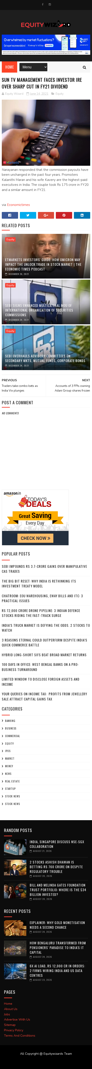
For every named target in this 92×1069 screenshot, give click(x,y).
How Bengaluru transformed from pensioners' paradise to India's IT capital (58, 947)
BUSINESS (10, 728)
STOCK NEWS (12, 804)
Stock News (12, 796)
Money (9, 766)
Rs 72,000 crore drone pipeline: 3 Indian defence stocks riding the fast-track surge (41, 613)
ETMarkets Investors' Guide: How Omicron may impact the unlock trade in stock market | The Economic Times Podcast (43, 264)
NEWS (8, 774)
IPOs (7, 751)
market (10, 758)
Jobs (7, 1014)
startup (10, 788)
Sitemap (10, 1025)
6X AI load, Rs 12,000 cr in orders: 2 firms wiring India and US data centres (57, 970)
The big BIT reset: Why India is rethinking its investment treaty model (39, 584)
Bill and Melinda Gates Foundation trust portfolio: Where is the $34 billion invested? (58, 889)
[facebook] (42, 4)
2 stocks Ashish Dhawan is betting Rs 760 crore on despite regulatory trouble (56, 866)
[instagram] (49, 4)
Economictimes (18, 205)
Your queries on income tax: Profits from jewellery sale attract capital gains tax (44, 696)
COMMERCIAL (12, 736)
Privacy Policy (13, 1030)
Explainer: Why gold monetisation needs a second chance (57, 925)
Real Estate (12, 781)
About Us (10, 1009)
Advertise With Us (17, 1019)
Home (9, 67)
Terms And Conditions (19, 1035)
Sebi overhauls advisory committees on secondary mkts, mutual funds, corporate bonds (45, 358)
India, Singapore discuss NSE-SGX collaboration (57, 844)
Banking (10, 721)
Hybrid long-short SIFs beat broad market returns (44, 654)
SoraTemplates (43, 1062)
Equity (60, 94)
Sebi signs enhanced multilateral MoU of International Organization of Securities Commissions (39, 310)
